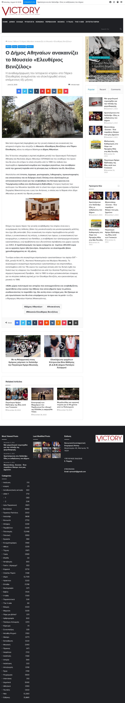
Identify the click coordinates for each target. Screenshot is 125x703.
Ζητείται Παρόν (9, 573)
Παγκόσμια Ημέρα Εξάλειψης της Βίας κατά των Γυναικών (16, 404)
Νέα (4, 694)
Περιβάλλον (8, 528)
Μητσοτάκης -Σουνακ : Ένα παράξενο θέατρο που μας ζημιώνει (61, 2)
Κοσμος (61, 22)
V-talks (69, 22)
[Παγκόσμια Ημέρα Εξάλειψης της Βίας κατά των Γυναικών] (17, 394)
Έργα (5, 671)
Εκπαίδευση (8, 641)
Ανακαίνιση (54, 306)
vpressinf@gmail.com (77, 472)
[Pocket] (65, 91)
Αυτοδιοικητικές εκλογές (13, 490)
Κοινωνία (7, 520)
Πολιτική (6, 535)
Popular (91, 89)
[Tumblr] (36, 91)
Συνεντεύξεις (8, 630)
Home (5, 22)
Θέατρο (6, 637)
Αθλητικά (7, 686)
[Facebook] (18, 91)
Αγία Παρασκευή (10, 505)
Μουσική (6, 645)
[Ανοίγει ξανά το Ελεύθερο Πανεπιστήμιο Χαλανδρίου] (37, 455)
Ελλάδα (6, 584)
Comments (115, 89)
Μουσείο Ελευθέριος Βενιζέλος (42, 312)
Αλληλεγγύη (8, 667)
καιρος (6, 486)
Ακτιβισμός (7, 562)
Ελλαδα (19, 22)
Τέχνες (6, 550)
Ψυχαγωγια (29, 22)
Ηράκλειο (7, 580)
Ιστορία (6, 660)
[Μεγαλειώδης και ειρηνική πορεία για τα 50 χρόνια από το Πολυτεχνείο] (68, 394)
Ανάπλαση (7, 663)
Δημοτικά (22, 46)
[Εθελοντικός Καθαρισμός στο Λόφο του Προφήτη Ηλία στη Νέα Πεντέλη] (95, 144)
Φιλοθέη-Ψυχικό (9, 633)
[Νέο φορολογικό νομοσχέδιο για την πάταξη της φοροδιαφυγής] (95, 101)
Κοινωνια (40, 22)
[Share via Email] (70, 322)
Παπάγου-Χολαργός (11, 622)
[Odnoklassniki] (59, 91)
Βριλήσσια (7, 509)
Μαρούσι (6, 611)
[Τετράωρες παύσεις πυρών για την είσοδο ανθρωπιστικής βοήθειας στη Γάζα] (56, 455)
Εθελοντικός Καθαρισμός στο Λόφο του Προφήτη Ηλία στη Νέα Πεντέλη (111, 146)
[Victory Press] (21, 11)
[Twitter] (24, 91)
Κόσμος (6, 607)
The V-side (79, 22)
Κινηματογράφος (10, 543)
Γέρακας (6, 648)
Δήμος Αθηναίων (34, 306)
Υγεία (5, 554)
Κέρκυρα (6, 626)
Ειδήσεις (30, 46)
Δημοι (12, 22)
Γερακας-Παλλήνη (10, 513)
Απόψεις (6, 524)
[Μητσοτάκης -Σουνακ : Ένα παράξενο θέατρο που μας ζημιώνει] (95, 130)
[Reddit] (48, 91)
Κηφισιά (6, 569)
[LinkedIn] (30, 91)
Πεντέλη (6, 690)
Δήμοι (15, 46)
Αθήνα (15, 41)
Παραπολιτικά (9, 599)
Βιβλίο (5, 592)
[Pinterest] (42, 91)
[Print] (75, 322)
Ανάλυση (6, 482)
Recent (103, 89)
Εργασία (6, 539)
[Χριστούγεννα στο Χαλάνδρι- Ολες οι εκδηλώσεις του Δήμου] (95, 116)
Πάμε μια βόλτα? (9, 614)
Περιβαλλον (50, 22)
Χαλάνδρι (7, 516)
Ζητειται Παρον (92, 22)
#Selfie (6, 558)
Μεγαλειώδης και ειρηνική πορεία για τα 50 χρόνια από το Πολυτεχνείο (68, 404)
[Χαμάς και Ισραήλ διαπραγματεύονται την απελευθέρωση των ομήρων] (47, 449)
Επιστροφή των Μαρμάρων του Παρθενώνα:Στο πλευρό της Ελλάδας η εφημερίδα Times (41, 407)
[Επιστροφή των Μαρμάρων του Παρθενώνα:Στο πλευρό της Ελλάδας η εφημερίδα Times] (42, 394)
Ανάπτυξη (7, 656)
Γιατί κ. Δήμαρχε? (10, 565)
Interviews (7, 679)
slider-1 (6, 494)
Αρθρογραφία (8, 618)
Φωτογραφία (8, 588)
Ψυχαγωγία (7, 675)
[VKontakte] (54, 91)
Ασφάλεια (7, 652)
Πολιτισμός (7, 531)
